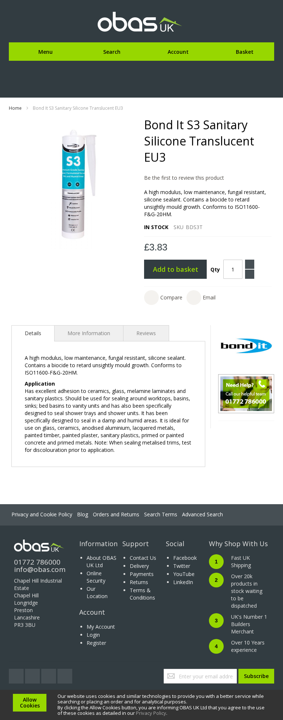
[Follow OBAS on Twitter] (17, 674)
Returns (139, 582)
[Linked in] (64, 674)
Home (15, 108)
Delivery (139, 565)
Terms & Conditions (142, 594)
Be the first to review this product (184, 177)
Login (93, 634)
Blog (82, 514)
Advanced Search (202, 514)
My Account (101, 626)
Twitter (181, 565)
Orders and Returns (116, 514)
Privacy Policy (151, 713)
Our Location (97, 592)
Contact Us (143, 557)
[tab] (33, 333)
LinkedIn (183, 582)
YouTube (184, 573)
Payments (142, 573)
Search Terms (160, 514)
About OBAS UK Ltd (101, 561)
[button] (163, 297)
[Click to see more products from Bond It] (246, 346)
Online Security (96, 577)
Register (96, 642)
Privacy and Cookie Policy (41, 514)
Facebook (185, 557)
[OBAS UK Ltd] (141, 22)
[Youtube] (49, 674)
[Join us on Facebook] (33, 674)
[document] (141, 704)
